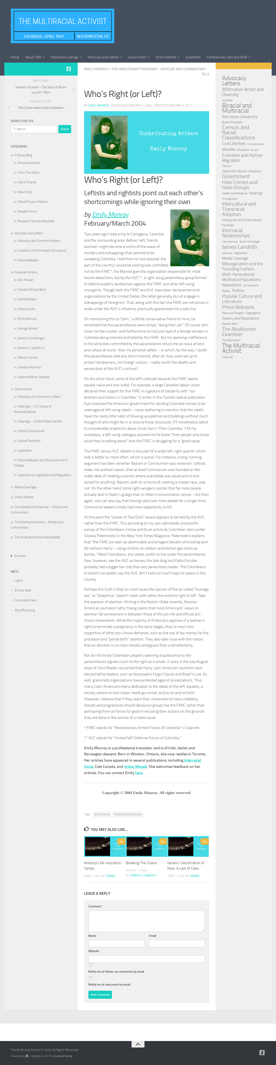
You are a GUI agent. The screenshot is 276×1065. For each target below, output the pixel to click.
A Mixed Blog (23, 155)
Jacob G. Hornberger (31, 338)
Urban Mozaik (135, 766)
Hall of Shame (27, 182)
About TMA (33, 57)
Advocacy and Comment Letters (39, 241)
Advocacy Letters (234, 81)
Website (93, 951)
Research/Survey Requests (36, 221)
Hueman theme (63, 1056)
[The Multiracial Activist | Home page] (62, 26)
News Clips (25, 192)
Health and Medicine (234, 193)
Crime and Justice (255, 144)
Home (15, 57)
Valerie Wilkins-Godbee (33, 377)
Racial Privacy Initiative (33, 202)
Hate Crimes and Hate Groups (240, 185)
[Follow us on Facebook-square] (68, 68)
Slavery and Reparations (240, 318)
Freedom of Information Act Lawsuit (42, 250)
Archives (20, 556)
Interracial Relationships (236, 233)
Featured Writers (26, 272)
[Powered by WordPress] (27, 1056)
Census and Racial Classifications (238, 132)
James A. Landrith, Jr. (31, 348)
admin (110, 876)
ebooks (228, 149)
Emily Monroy (96, 69)
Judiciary (227, 253)
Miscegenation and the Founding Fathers (242, 266)
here (139, 772)
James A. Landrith (143, 876)
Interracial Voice (230, 241)
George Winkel (28, 328)
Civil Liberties (233, 143)
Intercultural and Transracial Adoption (239, 209)
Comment (95, 906)
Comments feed (26, 600)
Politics (238, 290)
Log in (19, 580)
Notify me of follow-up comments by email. (116, 971)
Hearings (256, 193)
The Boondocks (231, 340)
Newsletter (232, 284)
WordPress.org (25, 610)
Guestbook (193, 57)
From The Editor (29, 172)
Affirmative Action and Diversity (243, 92)
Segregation (253, 313)
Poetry (226, 291)
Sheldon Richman (29, 367)
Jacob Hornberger (250, 241)
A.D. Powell (25, 280)
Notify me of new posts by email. (109, 984)
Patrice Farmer (28, 358)
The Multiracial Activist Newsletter (37, 537)
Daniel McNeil (27, 299)
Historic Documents (31, 431)
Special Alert (230, 324)
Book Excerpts (232, 122)
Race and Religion (233, 313)
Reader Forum (27, 211)
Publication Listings (64, 57)
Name (92, 936)
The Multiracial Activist (241, 348)
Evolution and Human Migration (242, 158)
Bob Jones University (239, 116)
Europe (254, 150)
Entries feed (23, 590)
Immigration (229, 199)
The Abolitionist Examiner (127, 814)
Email (152, 936)
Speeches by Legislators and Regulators (44, 475)
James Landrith (239, 247)
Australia (227, 100)
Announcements (29, 163)
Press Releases (28, 260)
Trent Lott (227, 357)
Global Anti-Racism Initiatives (241, 171)
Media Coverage (25, 487)
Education (243, 150)
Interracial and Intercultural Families (241, 222)
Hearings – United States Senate (40, 421)
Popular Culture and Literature (242, 299)
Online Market (165, 57)
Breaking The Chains (141, 863)
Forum (226, 166)
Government (137, 57)
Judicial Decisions (29, 441)
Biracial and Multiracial (237, 108)
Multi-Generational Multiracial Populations (241, 277)
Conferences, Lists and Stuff (227, 57)
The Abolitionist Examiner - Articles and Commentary (159, 69)
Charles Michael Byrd (32, 290)
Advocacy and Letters (103, 57)
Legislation (25, 450)
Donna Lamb (26, 309)
